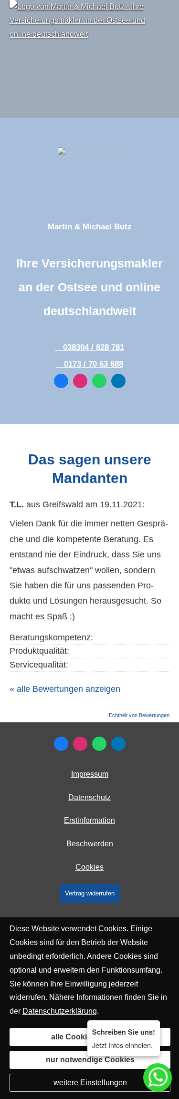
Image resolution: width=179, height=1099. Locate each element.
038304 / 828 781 (93, 347)
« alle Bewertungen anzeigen (65, 689)
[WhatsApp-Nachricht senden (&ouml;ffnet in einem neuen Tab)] (99, 381)
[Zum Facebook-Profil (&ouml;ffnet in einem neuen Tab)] (61, 381)
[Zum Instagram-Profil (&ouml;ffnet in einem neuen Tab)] (80, 381)
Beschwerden (89, 844)
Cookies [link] (89, 867)
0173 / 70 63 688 (93, 364)
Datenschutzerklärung (59, 1011)
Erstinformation (89, 820)
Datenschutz (89, 797)
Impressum (89, 774)
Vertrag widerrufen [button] (90, 893)
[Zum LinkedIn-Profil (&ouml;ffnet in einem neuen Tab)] (118, 381)
